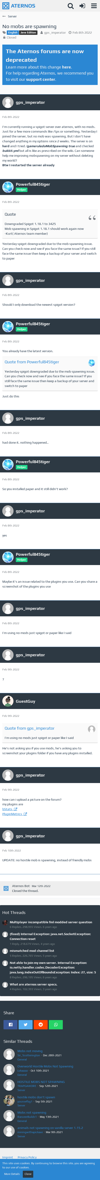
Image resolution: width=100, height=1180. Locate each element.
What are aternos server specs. (33, 984)
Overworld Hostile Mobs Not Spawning (45, 1066)
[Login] (82, 5)
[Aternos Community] (18, 5)
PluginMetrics (12, 814)
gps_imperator (55, 32)
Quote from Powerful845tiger (32, 361)
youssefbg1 (24, 1101)
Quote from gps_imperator (29, 728)
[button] (94, 5)
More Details (12, 1174)
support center (40, 79)
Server (21, 1090)
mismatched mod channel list (32, 950)
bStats (7, 809)
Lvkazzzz (22, 1070)
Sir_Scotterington (28, 1055)
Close (28, 1174)
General (22, 1059)
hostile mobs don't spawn (36, 1097)
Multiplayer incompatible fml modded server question (51, 922)
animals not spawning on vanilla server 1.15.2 (50, 1128)
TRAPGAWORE (26, 1086)
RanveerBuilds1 (27, 1116)
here (66, 67)
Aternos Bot (21, 886)
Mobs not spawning (31, 1112)
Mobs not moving (30, 1051)
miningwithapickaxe (30, 1132)
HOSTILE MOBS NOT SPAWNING (41, 1082)
